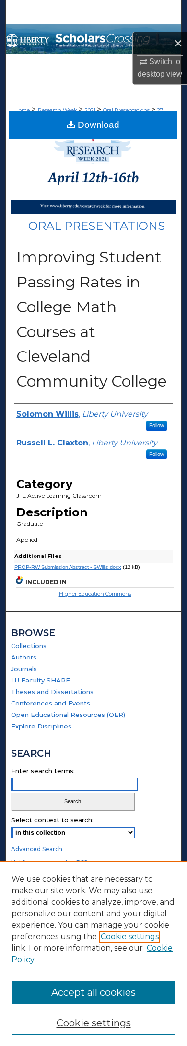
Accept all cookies (93, 992)
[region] (93, 953)
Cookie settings (130, 936)
